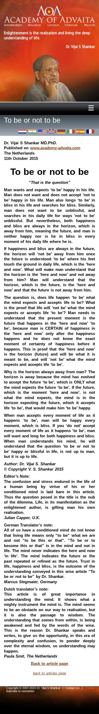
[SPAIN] (80, 131)
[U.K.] (51, 131)
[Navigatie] (91, 108)
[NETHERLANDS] (22, 131)
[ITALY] (71, 131)
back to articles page (49, 673)
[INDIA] (32, 131)
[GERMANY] (61, 131)
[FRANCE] (90, 131)
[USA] (42, 131)
